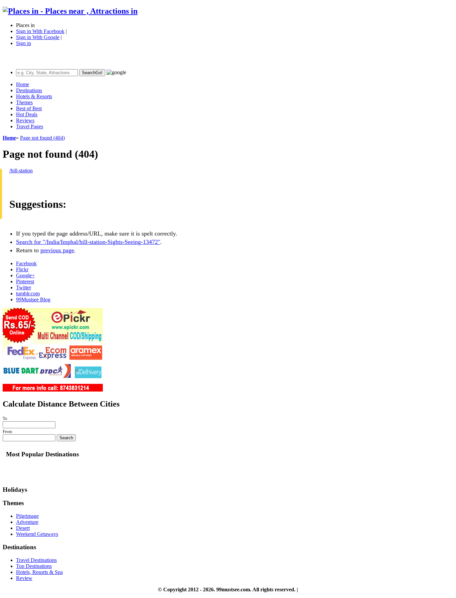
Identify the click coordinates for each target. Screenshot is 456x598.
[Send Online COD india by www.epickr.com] (53, 390)
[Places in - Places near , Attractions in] (70, 11)
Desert (23, 528)
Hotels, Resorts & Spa (39, 572)
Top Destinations (34, 566)
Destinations (29, 90)
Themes (24, 102)
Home (22, 84)
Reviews (25, 120)
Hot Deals (26, 114)
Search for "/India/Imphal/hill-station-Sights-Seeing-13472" (88, 242)
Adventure (27, 522)
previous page (57, 250)
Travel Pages (29, 126)
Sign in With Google (37, 37)
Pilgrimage (27, 516)
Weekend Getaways (37, 534)
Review (24, 578)
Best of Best (29, 108)
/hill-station (21, 170)
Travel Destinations (36, 560)
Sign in (23, 43)
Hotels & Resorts (34, 96)
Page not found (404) (42, 138)
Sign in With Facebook (40, 31)
